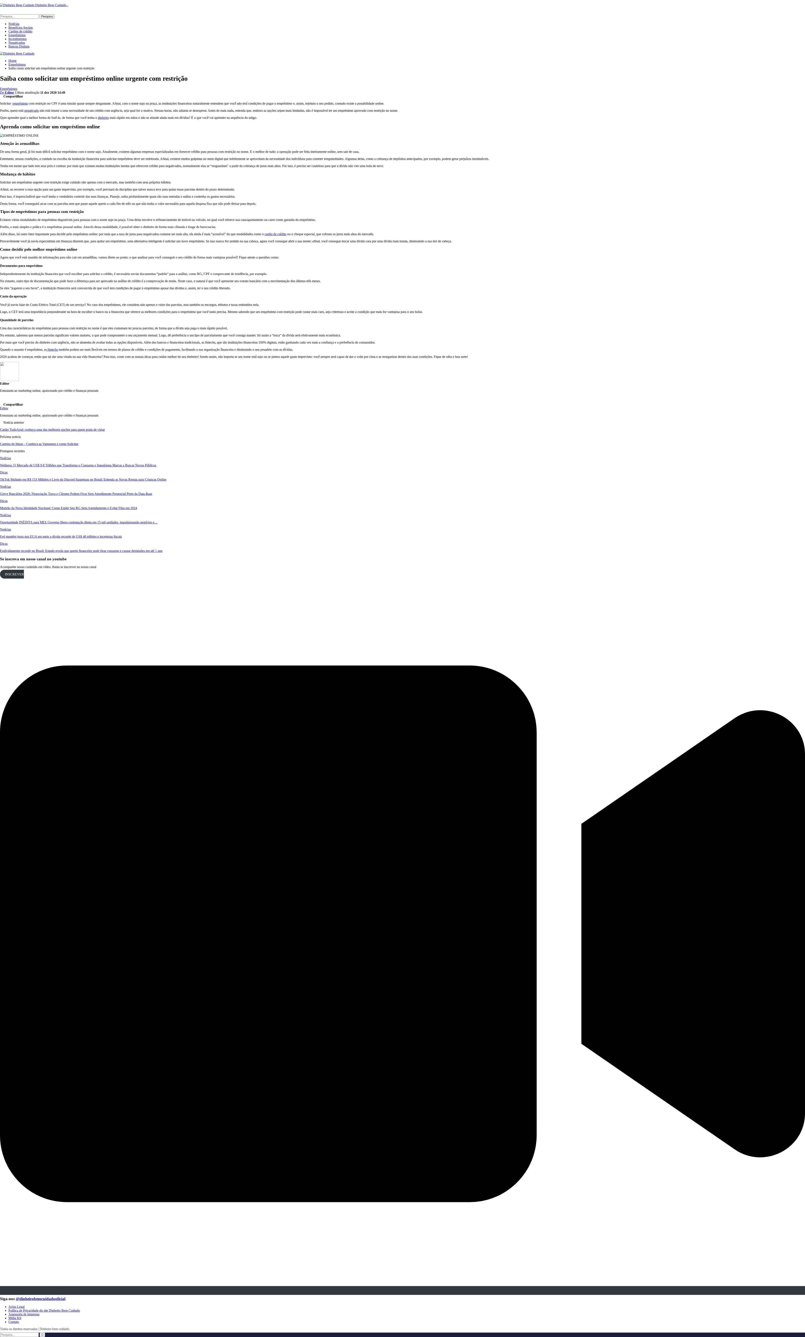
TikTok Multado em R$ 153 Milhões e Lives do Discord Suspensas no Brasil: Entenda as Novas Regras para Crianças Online (83, 479)
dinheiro (103, 117)
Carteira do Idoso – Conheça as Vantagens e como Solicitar (39, 444)
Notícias (13, 24)
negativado (31, 110)
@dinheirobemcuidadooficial (40, 1299)
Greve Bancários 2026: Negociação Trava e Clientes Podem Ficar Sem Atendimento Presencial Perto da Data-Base (76, 494)
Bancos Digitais (18, 46)
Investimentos (17, 39)
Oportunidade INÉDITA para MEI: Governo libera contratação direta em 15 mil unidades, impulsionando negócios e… (79, 522)
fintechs (52, 349)
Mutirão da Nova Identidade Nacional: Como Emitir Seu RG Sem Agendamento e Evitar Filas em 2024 (68, 508)
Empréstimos (17, 35)
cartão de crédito (275, 234)
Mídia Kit (14, 1318)
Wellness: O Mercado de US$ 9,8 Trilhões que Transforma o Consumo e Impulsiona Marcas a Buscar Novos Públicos (78, 465)
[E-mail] (2, 400)
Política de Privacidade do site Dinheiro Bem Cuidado (44, 1310)
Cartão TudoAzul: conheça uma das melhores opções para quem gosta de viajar (52, 429)
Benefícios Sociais (20, 27)
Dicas (4, 472)
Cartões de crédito (20, 31)
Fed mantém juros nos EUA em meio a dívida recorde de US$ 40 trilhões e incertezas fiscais (61, 536)
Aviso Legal (16, 1306)
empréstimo (20, 103)
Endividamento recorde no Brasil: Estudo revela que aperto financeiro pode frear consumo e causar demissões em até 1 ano (81, 551)
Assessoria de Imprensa (23, 1314)
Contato (13, 1322)
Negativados (16, 42)
